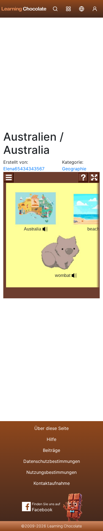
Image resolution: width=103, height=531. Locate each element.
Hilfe (51, 439)
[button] (45, 229)
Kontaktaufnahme (52, 483)
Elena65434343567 (23, 168)
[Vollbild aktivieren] (94, 177)
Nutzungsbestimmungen (51, 472)
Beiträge (51, 450)
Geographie (74, 168)
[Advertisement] (51, 72)
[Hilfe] (83, 177)
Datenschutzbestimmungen (51, 461)
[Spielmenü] (8, 177)
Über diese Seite (51, 428)
